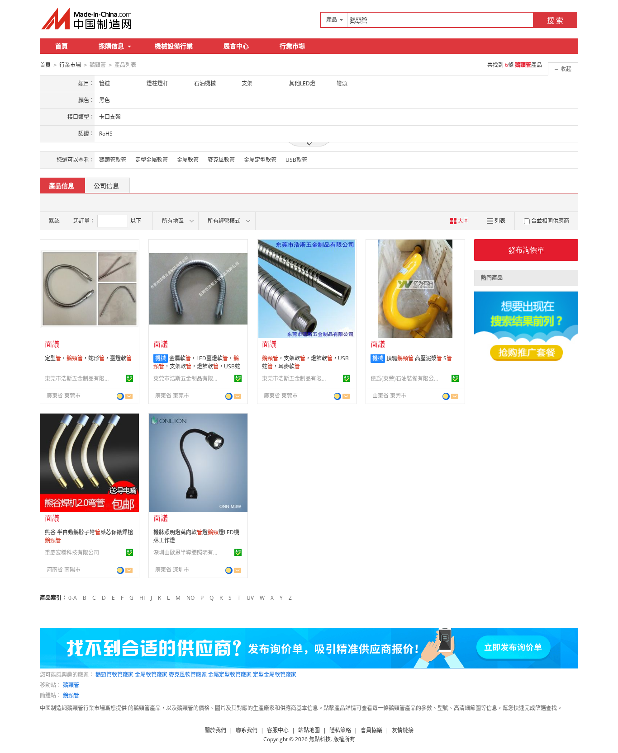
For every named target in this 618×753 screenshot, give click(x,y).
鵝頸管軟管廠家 (114, 674)
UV (250, 598)
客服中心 (278, 730)
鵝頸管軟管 (112, 160)
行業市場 (292, 46)
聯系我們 (246, 730)
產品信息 (61, 185)
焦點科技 (320, 739)
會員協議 (371, 730)
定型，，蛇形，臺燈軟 (88, 358)
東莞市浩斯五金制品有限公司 (79, 378)
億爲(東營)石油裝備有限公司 (404, 378)
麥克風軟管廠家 (188, 674)
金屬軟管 (188, 160)
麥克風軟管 (221, 160)
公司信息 (106, 185)
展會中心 (236, 46)
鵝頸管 (71, 685)
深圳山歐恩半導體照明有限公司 (187, 552)
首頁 (61, 46)
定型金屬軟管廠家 (274, 674)
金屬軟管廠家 (151, 674)
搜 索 (555, 20)
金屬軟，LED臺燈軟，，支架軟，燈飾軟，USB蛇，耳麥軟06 (196, 366)
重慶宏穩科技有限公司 (72, 552)
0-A (72, 598)
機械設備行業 (174, 46)
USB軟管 (296, 160)
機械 (160, 358)
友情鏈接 (403, 730)
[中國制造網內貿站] (87, 18)
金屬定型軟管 (260, 160)
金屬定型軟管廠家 (230, 674)
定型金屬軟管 (151, 160)
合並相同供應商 (550, 221)
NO (190, 598)
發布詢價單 (526, 250)
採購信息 (111, 46)
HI (142, 598)
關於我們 (215, 730)
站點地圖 (309, 730)
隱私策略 (340, 730)
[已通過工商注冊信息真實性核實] (129, 378)
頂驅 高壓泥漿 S (419, 358)
